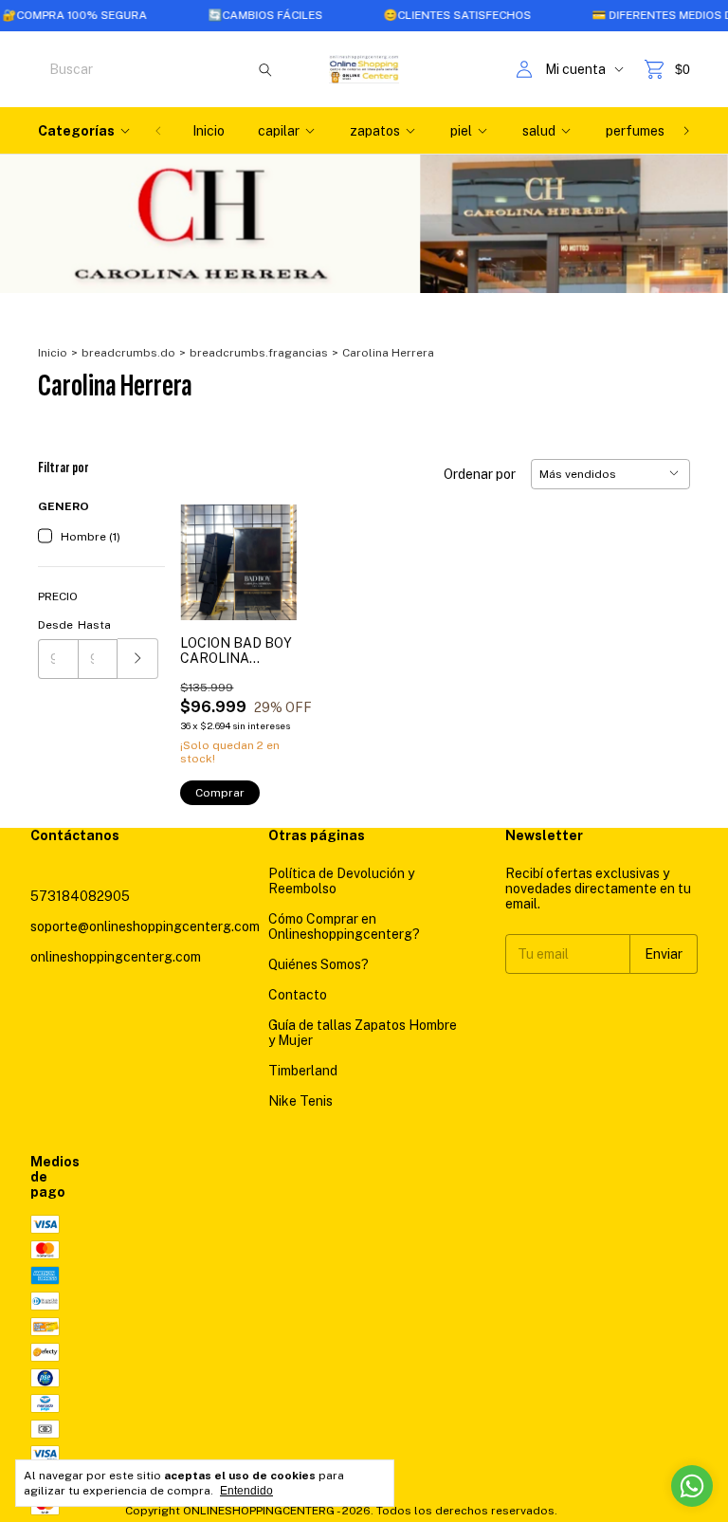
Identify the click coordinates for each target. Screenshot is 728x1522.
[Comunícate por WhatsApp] (692, 1486)
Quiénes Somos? (318, 964)
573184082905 (80, 896)
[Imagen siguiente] (268, 550)
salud (538, 130)
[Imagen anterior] (208, 550)
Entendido (246, 1490)
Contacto (297, 994)
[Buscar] (265, 69)
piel (461, 130)
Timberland (302, 1070)
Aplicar (138, 658)
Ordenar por (480, 474)
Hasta (94, 625)
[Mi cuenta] (524, 70)
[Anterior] (158, 131)
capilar (279, 130)
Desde (55, 625)
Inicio (208, 130)
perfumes (635, 130)
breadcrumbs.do (128, 352)
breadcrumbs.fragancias (259, 352)
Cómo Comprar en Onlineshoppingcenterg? (344, 926)
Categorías (76, 130)
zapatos (375, 130)
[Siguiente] (686, 131)
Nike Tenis (300, 1101)
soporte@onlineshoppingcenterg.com (145, 926)
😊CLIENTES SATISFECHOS (427, 15)
